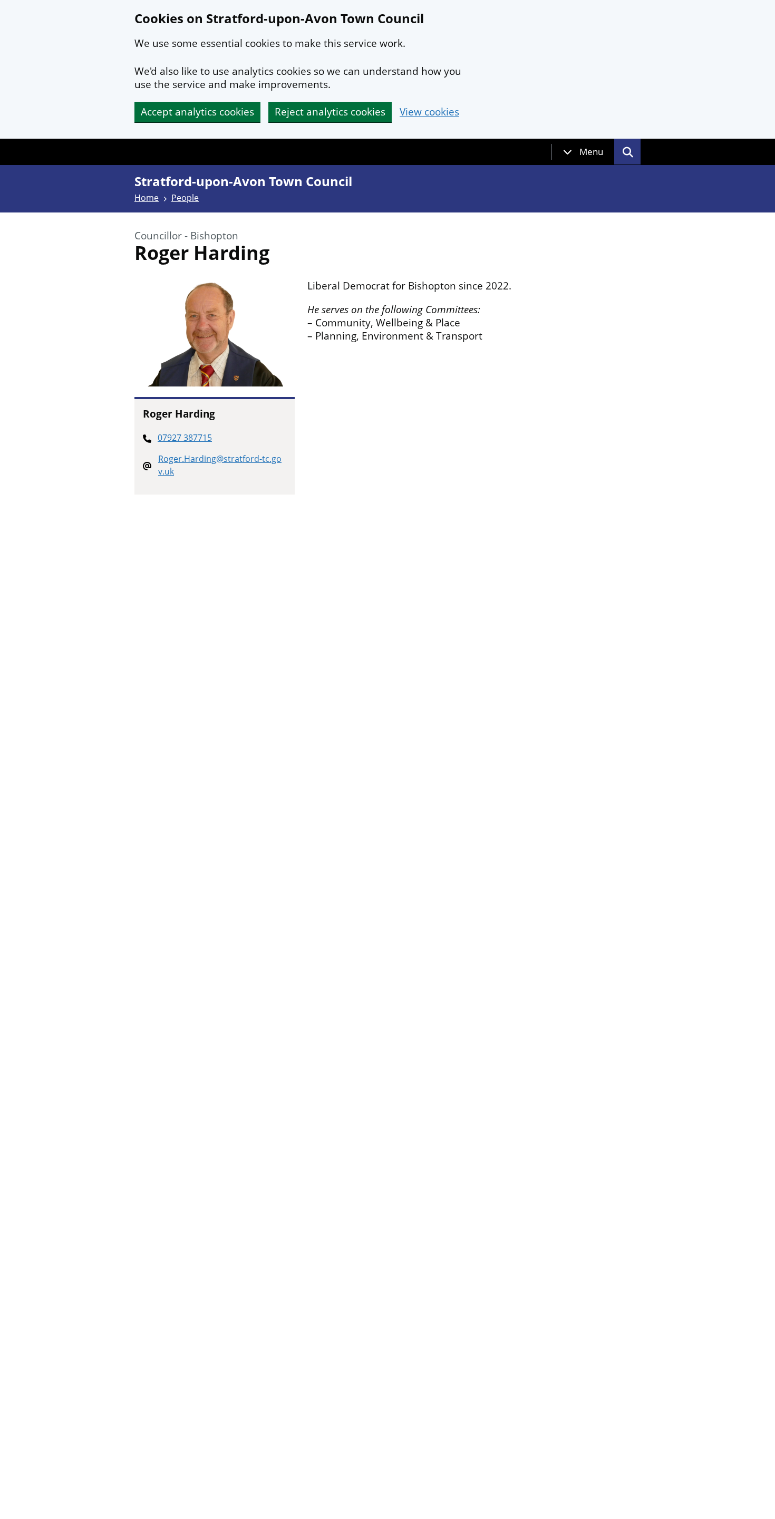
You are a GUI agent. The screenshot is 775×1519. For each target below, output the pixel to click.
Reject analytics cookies (330, 112)
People (185, 198)
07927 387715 (185, 437)
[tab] (583, 152)
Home (146, 198)
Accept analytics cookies (197, 112)
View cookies (429, 112)
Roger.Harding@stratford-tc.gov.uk (220, 465)
